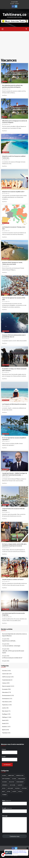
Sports (4, 729)
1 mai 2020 (5, 372)
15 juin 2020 (5, 193)
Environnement (6, 695)
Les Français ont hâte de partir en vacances (14, 404)
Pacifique (4, 714)
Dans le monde (6, 152)
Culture (4, 683)
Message (4, 815)
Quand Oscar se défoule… (9, 640)
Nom (6, 800)
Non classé (5, 711)
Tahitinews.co (14, 14)
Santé (3, 720)
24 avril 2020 (5, 441)
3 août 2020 (5, 159)
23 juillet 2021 (5, 124)
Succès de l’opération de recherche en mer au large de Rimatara (14, 634)
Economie (5, 689)
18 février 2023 (5, 89)
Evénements (5, 698)
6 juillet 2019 (5, 547)
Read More (4, 95)
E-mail (4, 756)
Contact (17, 3)
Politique (4, 717)
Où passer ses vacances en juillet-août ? (13, 191)
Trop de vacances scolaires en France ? (13, 579)
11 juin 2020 (5, 230)
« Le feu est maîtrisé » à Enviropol (11, 645)
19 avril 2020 (5, 476)
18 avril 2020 (5, 512)
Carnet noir (5, 673)
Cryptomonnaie (6, 680)
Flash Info (5, 81)
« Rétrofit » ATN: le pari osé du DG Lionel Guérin (13, 651)
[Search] (26, 28)
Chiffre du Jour (6, 676)
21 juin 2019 (5, 581)
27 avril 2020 (5, 406)
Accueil (12, 3)
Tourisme (9, 187)
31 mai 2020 (5, 301)
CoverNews (22, 853)
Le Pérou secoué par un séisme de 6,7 (12, 657)
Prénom (4, 749)
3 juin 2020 (5, 266)
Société (4, 726)
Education (5, 692)
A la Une (4, 187)
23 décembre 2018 (6, 616)
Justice (4, 708)
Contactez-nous (14, 836)
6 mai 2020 (5, 338)
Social (3, 723)
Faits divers (5, 701)
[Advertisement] (14, 43)
